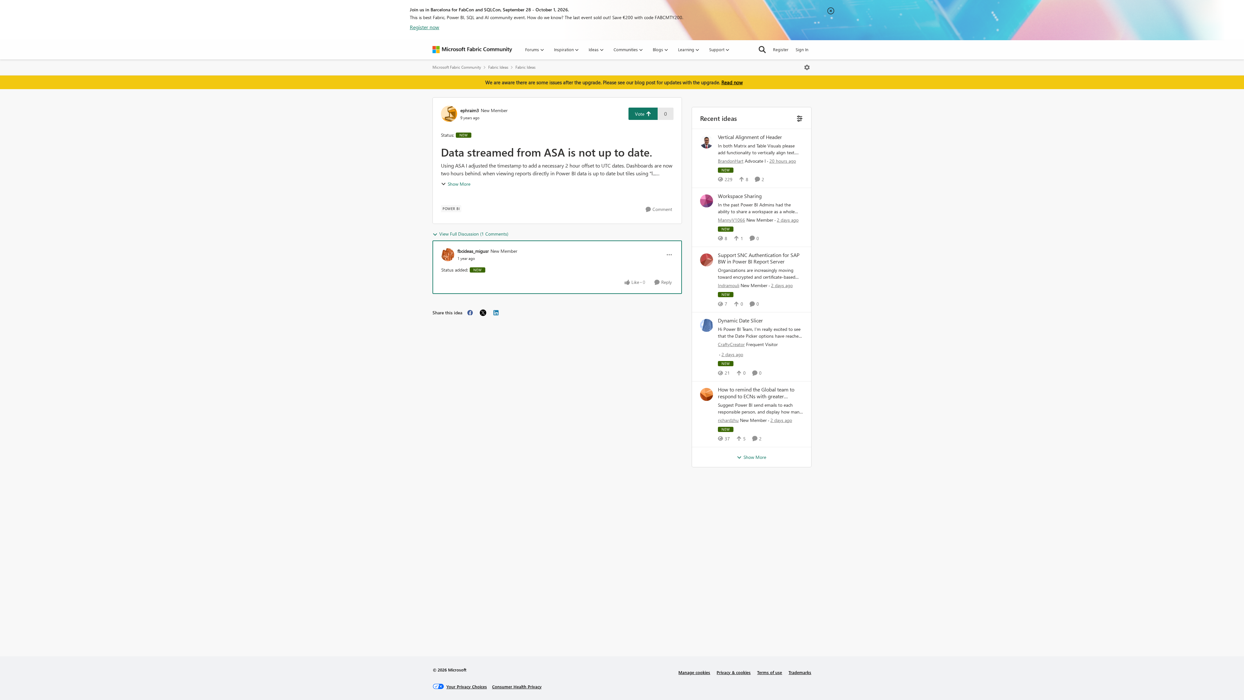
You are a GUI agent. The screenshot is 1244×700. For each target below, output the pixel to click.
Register (781, 49)
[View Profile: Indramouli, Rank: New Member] (706, 259)
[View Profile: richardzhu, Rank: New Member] (706, 394)
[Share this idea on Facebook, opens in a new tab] (470, 313)
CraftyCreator (731, 344)
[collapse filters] (799, 118)
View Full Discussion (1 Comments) (473, 234)
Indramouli (728, 285)
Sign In (802, 49)
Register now (424, 27)
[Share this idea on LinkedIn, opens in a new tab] (496, 313)
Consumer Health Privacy (517, 686)
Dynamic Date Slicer (740, 320)
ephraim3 (469, 110)
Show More (459, 184)
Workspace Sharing (740, 196)
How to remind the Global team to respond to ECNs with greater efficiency (756, 393)
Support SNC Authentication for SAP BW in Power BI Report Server (759, 258)
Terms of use (769, 672)
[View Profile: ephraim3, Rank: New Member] (449, 114)
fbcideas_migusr (473, 251)
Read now (732, 82)
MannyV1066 (731, 220)
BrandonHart (730, 161)
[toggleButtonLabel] (807, 67)
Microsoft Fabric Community (456, 67)
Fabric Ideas (498, 67)
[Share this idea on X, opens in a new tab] (483, 313)
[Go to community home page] (472, 49)
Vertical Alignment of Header (750, 137)
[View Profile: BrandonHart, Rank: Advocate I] (706, 141)
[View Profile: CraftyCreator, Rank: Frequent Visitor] (706, 325)
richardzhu (728, 420)
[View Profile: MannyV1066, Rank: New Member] (706, 200)
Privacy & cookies (734, 672)
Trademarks (800, 672)
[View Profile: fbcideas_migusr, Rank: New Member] (447, 254)
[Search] (762, 49)
